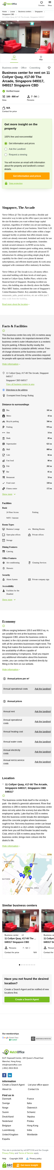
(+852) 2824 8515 (10, 1068)
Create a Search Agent (13, 1085)
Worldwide (32, 1134)
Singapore (39, 11)
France (30, 1099)
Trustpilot (6, 194)
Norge (5, 1108)
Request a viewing (18, 154)
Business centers (24, 11)
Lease (12, 11)
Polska (30, 1121)
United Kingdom (10, 1134)
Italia (29, 1103)
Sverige (6, 1103)
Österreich (32, 1108)
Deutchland (8, 1116)
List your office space (38, 1085)
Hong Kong (32, 1125)
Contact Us (33, 1089)
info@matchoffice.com (12, 1065)
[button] (36, 913)
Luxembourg (8, 1130)
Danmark (6, 1099)
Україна (31, 1116)
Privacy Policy (8, 1153)
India (29, 1130)
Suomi (5, 1112)
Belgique (6, 1125)
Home (4, 11)
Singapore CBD (8, 14)
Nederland (7, 1121)
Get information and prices (22, 143)
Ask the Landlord (17, 149)
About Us (6, 1089)
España (6, 1139)
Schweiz (31, 1112)
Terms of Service (26, 1153)
